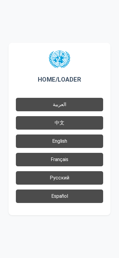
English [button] (59, 141)
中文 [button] (59, 123)
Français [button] (59, 159)
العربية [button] (59, 104)
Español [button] (59, 196)
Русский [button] (59, 178)
